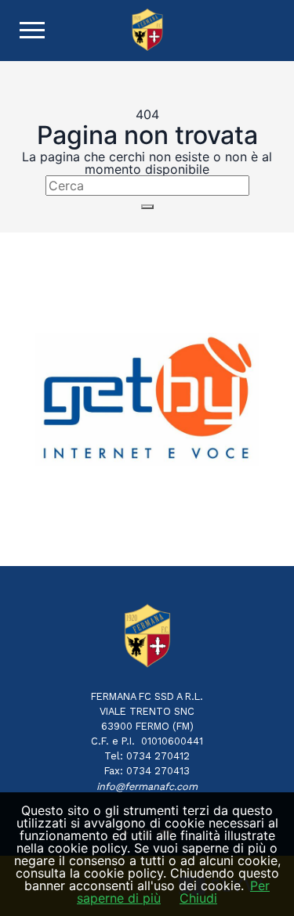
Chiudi (198, 898)
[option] (147, 399)
